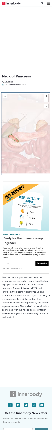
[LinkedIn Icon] (34, 405)
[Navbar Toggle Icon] (47, 3)
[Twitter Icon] (26, 405)
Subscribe (42, 263)
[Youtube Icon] (41, 405)
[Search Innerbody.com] (42, 3)
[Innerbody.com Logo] (11, 3)
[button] (46, 96)
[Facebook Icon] (10, 405)
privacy (8, 268)
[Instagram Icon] (18, 405)
